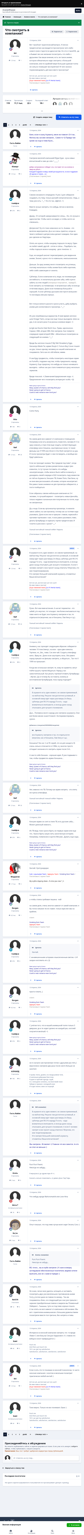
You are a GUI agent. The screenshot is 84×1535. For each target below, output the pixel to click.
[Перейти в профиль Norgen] (71, 104)
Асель (15, 1173)
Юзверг (15, 166)
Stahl (15, 1341)
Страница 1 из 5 (40, 125)
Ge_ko (15, 1233)
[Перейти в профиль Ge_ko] (15, 1224)
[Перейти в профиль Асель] (15, 1164)
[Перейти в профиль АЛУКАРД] (15, 1063)
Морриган (15, 877)
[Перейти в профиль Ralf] (60, 104)
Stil (15, 53)
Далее (25, 125)
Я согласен (75, 1525)
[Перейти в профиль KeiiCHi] (15, 1291)
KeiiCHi (15, 1300)
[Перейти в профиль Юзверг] (15, 158)
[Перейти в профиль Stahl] (65, 104)
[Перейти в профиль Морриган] (15, 868)
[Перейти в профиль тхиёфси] (55, 104)
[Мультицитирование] (31, 146)
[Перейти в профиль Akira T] (15, 1196)
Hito (15, 419)
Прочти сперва (13, 23)
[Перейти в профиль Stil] (15, 44)
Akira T (15, 1205)
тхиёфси (15, 203)
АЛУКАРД (15, 1071)
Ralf (15, 447)
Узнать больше (5, 4)
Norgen (15, 908)
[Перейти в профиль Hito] (15, 411)
